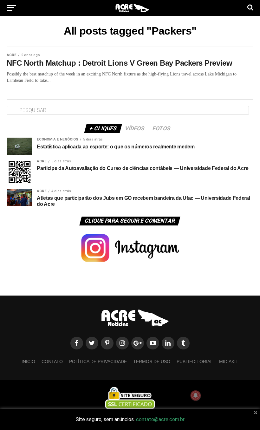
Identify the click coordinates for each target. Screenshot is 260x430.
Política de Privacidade (98, 361)
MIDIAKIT (228, 361)
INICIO (28, 361)
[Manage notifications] (196, 395)
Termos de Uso (151, 361)
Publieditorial (195, 361)
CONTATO (52, 361)
